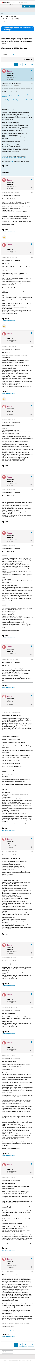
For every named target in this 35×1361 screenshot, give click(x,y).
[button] (4, 237)
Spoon (11, 161)
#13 (32, 1055)
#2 (32, 192)
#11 (32, 957)
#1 (32, 83)
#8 (32, 659)
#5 (32, 419)
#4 (32, 346)
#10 (32, 852)
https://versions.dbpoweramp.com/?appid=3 (19, 100)
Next (31, 64)
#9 (32, 709)
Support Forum (23, 2)
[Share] (31, 79)
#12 (32, 1007)
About (21, 4)
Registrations (12, 4)
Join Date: (9, 77)
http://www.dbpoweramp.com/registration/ (14, 157)
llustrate (6, 2)
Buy (14, 2)
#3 (32, 257)
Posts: (8, 79)
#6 (32, 489)
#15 (32, 1272)
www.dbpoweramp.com (8, 168)
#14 (32, 1177)
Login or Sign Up (27, 6)
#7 (32, 545)
